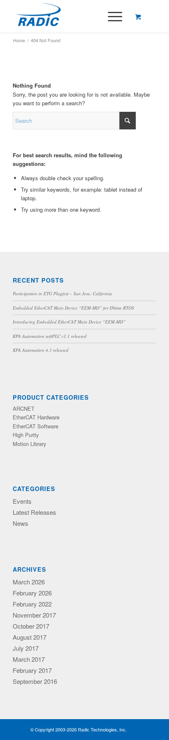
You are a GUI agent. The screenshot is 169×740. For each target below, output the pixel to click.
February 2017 (32, 670)
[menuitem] (114, 16)
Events (22, 501)
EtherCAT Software (35, 426)
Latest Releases (34, 512)
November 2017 (34, 615)
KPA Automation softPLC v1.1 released (50, 336)
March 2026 (29, 581)
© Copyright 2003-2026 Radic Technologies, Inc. (78, 729)
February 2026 (32, 592)
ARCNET (23, 408)
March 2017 (29, 659)
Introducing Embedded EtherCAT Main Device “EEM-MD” (69, 322)
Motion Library (29, 444)
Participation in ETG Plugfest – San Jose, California (62, 293)
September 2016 (35, 681)
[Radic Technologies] (70, 16)
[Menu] (111, 16)
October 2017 (31, 626)
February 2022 (32, 604)
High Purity (26, 435)
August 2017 (29, 637)
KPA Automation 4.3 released (41, 350)
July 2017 (26, 648)
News (20, 523)
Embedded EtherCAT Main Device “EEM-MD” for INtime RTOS (73, 308)
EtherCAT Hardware (36, 417)
